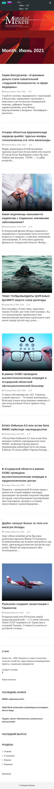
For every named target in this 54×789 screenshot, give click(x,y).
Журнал (7, 760)
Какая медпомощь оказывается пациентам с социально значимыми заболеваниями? (25, 218)
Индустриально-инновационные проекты (25, 599)
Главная (7, 751)
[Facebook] (50, 3)
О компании (9, 756)
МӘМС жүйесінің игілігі (13, 699)
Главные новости (14, 291)
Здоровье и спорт (14, 209)
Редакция (8, 764)
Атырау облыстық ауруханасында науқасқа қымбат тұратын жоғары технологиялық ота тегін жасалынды (26, 136)
